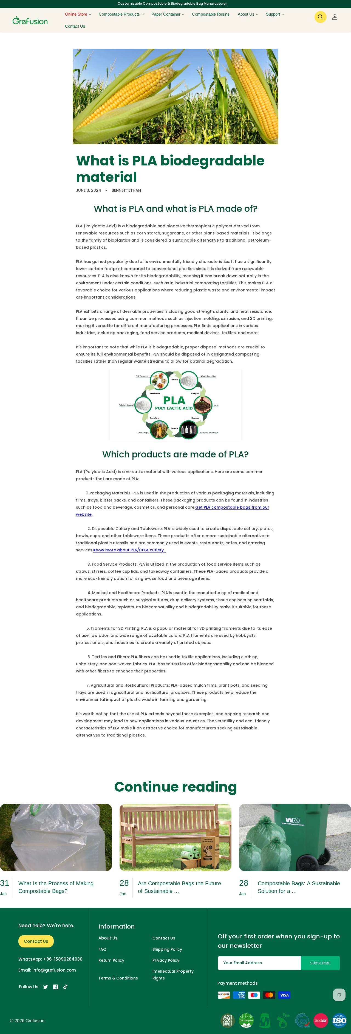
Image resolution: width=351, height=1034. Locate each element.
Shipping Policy (167, 949)
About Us (108, 938)
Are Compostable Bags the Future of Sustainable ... (179, 887)
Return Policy (111, 960)
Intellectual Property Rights (173, 975)
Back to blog (179, 755)
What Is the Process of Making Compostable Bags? (56, 887)
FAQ (102, 949)
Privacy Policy (165, 960)
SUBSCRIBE (320, 963)
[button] (78, 14)
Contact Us (36, 941)
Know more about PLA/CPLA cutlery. (129, 550)
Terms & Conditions (118, 978)
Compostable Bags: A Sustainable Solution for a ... (299, 887)
